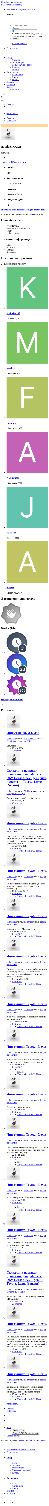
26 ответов (17, 1304)
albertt (10, 587)
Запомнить (17, 33)
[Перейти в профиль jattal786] (27, 527)
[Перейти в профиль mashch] (27, 363)
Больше (15, 70)
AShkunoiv (13, 477)
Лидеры (15, 67)
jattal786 (11, 532)
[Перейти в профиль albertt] (27, 582)
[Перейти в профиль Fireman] (27, 418)
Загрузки (11, 84)
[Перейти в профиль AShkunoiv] (27, 472)
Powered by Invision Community (31, 1440)
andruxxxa (11, 738)
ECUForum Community (11, 5)
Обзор (9, 57)
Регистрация (12, 48)
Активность (12, 72)
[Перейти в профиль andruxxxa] (13, 727)
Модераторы (18, 62)
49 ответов (17, 803)
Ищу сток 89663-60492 (23, 733)
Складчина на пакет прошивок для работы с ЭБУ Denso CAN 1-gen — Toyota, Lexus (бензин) (25, 1278)
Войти (15, 39)
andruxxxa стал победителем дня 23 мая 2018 (23, 210)
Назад (14, 1463)
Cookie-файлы (13, 1436)
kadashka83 (13, 313)
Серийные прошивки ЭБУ (19, 741)
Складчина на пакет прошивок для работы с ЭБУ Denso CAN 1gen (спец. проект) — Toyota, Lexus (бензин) (27, 778)
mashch (11, 368)
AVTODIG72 (30, 738)
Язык (9, 1427)
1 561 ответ (17, 848)
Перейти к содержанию (12, 2)
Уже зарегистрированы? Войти (22, 9)
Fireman (11, 423)
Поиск (15, 77)
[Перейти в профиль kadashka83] (27, 308)
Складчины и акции (16, 793)
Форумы (16, 60)
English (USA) (18, 1430)
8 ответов (16, 751)
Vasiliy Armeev (30, 791)
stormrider (28, 829)
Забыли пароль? (19, 43)
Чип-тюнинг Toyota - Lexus (27, 823)
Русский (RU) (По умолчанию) (25, 1433)
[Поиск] (2, 100)
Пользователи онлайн (22, 65)
